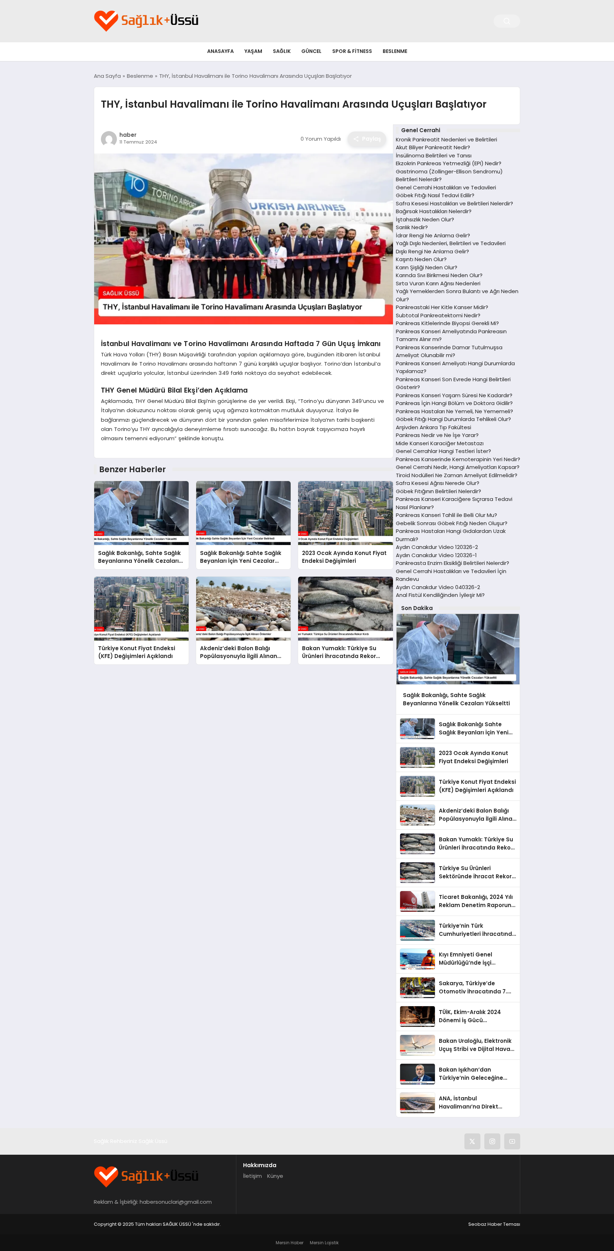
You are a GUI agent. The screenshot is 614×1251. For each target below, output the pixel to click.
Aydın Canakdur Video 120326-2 (437, 547)
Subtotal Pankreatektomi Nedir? (438, 315)
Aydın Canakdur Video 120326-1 (436, 555)
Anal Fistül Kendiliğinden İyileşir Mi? (440, 595)
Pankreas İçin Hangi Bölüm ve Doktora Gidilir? (454, 403)
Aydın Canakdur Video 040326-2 (438, 587)
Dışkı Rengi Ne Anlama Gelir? (432, 251)
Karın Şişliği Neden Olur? (426, 267)
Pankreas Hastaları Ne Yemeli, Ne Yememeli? (454, 411)
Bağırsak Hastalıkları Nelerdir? (434, 211)
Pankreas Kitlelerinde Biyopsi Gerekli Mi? (447, 323)
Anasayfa (220, 51)
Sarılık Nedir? (412, 227)
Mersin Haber (289, 1243)
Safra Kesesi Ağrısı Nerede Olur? (437, 483)
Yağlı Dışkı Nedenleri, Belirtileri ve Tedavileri (451, 243)
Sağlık (282, 51)
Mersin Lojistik (324, 1243)
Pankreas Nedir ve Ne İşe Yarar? (437, 435)
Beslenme (395, 51)
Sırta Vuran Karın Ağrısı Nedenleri (438, 283)
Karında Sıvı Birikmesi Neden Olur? (439, 275)
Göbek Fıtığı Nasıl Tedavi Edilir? (435, 195)
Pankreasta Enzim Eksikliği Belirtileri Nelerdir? (452, 563)
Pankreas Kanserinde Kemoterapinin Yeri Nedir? (458, 459)
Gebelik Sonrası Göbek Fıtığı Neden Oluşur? (451, 523)
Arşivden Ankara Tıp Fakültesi (433, 427)
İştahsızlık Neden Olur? (425, 219)
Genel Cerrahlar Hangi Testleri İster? (443, 451)
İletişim (252, 1176)
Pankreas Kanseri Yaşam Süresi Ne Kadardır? (454, 395)
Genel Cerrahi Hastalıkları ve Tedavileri (446, 187)
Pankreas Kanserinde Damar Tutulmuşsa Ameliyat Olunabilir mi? (449, 351)
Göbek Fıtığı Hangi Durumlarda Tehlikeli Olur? (453, 419)
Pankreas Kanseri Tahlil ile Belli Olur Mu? (446, 515)
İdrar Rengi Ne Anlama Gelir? (433, 235)
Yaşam (253, 51)
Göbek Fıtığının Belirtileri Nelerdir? (438, 491)
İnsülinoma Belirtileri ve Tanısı (434, 155)
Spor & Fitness (352, 51)
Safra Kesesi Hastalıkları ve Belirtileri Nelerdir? (454, 203)
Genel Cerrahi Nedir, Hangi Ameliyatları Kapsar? (457, 467)
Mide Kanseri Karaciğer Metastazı (440, 443)
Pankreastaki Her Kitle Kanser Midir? (442, 307)
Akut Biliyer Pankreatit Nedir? (433, 147)
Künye (275, 1176)
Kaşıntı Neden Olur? (421, 259)
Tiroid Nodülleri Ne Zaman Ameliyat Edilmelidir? (456, 475)
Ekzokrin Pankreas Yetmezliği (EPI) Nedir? (448, 163)
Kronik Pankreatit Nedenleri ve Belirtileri (446, 139)
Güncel (311, 51)
